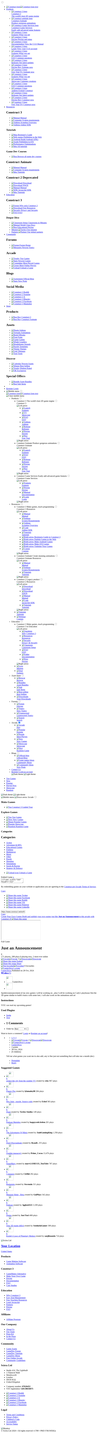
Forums (14, 701)
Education (10, 195)
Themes (22, 349)
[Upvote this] (9, 959)
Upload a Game (26, 268)
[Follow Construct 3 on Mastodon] (21, 304)
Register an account (39, 1033)
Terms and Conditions (15, 1415)
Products (9, 9)
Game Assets (11, 1349)
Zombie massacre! (14, 1153)
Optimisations (30, 144)
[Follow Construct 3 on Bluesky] (20, 299)
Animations (25, 333)
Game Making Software (16, 1261)
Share (18, 963)
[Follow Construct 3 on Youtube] (20, 294)
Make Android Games (43, 542)
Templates (23, 346)
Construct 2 (28, 579)
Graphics (23, 342)
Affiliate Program (13, 1319)
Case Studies (11, 1285)
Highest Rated (26, 368)
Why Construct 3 (13, 1295)
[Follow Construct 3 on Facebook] (21, 301)
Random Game (21, 826)
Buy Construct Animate (27, 319)
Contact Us (16, 769)
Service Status (12, 1424)
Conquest (10, 1174)
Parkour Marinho (13, 1122)
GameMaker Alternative (16, 1274)
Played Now (11, 785)
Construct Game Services (42, 476)
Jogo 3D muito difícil (15, 1226)
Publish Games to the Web (45, 539)
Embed (19, 961)
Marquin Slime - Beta (15, 1195)
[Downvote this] (30, 959)
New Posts (22, 281)
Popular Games (20, 822)
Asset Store (16, 676)
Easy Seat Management (16, 1298)
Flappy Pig (11, 1091)
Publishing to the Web (32, 137)
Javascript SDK (24, 190)
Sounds (27, 344)
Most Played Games (31, 263)
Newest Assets (27, 364)
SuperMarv (11, 1164)
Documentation (12, 1281)
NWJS (25, 185)
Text (8, 1018)
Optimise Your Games (43, 546)
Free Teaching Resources (16, 1300)
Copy (3, 891)
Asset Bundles (26, 382)
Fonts (19, 337)
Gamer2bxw (6, 970)
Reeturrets (10, 1184)
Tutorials (21, 172)
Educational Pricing (25, 227)
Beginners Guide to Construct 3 (47, 537)
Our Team (10, 1332)
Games (21, 339)
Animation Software (14, 1264)
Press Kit (10, 1334)
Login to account (26, 772)
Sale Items (21, 384)
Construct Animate (37, 443)
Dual (8, 1112)
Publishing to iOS (26, 142)
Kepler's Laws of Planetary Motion (21, 1236)
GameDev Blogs (13, 1356)
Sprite (8, 1015)
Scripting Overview (28, 122)
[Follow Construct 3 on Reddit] (20, 292)
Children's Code (13, 1419)
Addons (22, 330)
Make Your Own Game (16, 1276)
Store (8, 306)
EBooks (21, 335)
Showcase (10, 788)
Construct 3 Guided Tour (22, 807)
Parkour (9, 1205)
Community (11, 234)
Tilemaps (21, 351)
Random (9, 790)
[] (12, 1038)
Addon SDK (25, 125)
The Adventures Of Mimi (17, 1132)
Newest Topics (27, 247)
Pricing (9, 1278)
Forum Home (25, 245)
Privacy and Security (29, 210)
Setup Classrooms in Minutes (34, 223)
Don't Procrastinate (14, 1143)
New (8, 781)
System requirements (30, 120)
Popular (9, 783)
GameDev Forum (13, 1351)
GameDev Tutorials (14, 1353)
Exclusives (21, 371)
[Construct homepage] (22, 7)
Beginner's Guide (24, 135)
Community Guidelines (15, 1360)
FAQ (20, 213)
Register (10, 389)
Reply (13, 1063)
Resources (10, 107)
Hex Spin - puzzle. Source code (19, 1101)
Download (27, 183)
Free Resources (28, 208)
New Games (17, 819)
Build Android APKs (29, 139)
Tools (19, 353)
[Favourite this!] (12, 966)
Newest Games (24, 261)
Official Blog (28, 279)
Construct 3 (36, 401)
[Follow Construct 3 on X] (18, 297)
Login (16, 389)
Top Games (25, 258)
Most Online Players (27, 265)
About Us (10, 1329)
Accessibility (11, 1422)
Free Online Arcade (14, 1358)
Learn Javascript (13, 1302)
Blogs (14, 753)
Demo (9, 1215)
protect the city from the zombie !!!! (21, 1081)
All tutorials (22, 146)
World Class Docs (27, 225)
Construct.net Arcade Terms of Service (80, 887)
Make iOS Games (41, 544)
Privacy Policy (12, 1417)
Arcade (14, 723)
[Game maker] (22, 393)
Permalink (15, 1060)
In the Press (11, 1336)
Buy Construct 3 (24, 317)
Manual (23, 118)
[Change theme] (23, 774)
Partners (9, 1305)
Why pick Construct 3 (28, 206)
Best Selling (25, 366)
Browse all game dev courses (29, 156)
